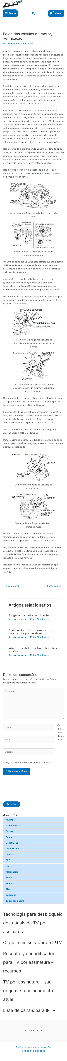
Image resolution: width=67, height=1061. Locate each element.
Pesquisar (12, 804)
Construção (12, 843)
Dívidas (10, 854)
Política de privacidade (33, 1051)
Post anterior (11, 586)
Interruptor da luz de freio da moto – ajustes (32, 650)
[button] (33, 13)
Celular (9, 837)
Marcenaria (12, 872)
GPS (8, 860)
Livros (9, 866)
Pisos (9, 889)
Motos (9, 877)
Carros (9, 831)
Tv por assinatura (15, 901)
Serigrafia (11, 895)
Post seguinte (55, 586)
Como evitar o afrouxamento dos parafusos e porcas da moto (30, 632)
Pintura (10, 883)
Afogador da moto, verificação (28, 615)
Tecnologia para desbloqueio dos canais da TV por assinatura (33, 923)
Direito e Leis (12, 848)
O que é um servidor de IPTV (32, 942)
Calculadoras (13, 825)
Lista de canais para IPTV (29, 1010)
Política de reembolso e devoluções (33, 1047)
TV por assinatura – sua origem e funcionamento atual (28, 990)
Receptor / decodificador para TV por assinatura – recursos (28, 962)
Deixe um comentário (13, 43)
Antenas (10, 820)
